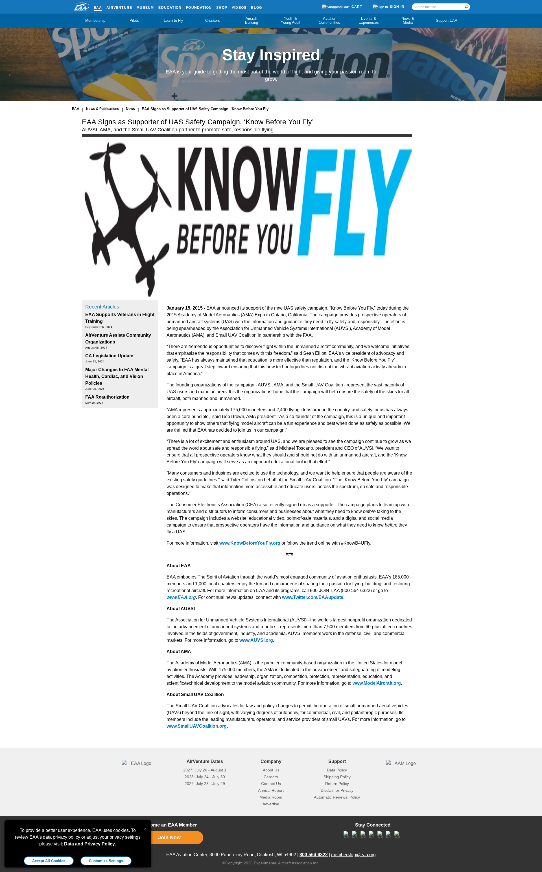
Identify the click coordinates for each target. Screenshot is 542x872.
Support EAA (446, 20)
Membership (95, 20)
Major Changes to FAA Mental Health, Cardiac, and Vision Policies (116, 376)
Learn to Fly (173, 20)
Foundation (199, 8)
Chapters (212, 20)
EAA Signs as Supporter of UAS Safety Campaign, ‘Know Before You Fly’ (206, 109)
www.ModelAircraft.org (377, 683)
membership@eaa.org (353, 854)
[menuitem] (95, 21)
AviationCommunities (329, 20)
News (130, 109)
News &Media (407, 20)
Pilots (134, 20)
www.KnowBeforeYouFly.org (249, 543)
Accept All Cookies (48, 861)
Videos (239, 8)
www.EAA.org (181, 597)
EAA (98, 8)
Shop (221, 8)
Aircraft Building (251, 20)
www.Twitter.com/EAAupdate (312, 597)
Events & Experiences (369, 20)
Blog (256, 8)
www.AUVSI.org (256, 640)
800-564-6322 (314, 854)
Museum (145, 8)
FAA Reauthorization (107, 397)
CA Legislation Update (109, 355)
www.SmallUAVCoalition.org (197, 726)
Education (170, 8)
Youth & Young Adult (290, 20)
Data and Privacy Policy (89, 843)
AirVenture (119, 8)
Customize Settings (106, 861)
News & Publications (102, 109)
